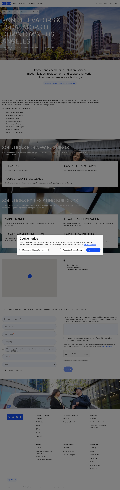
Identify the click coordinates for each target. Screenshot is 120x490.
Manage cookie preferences (34, 250)
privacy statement (90, 244)
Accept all (93, 250)
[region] (60, 245)
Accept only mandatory (72, 250)
